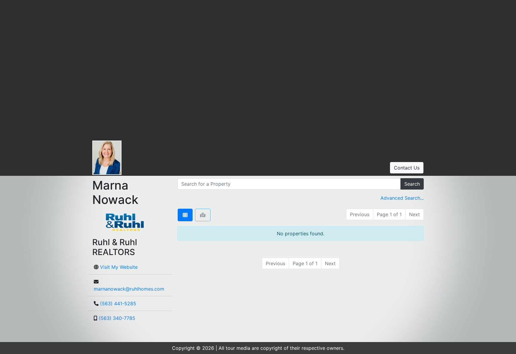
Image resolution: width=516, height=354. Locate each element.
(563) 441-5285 (118, 303)
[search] (289, 184)
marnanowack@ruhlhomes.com (129, 289)
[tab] (185, 215)
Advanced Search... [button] (402, 198)
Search (412, 184)
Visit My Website (119, 267)
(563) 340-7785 (117, 318)
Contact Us (407, 168)
